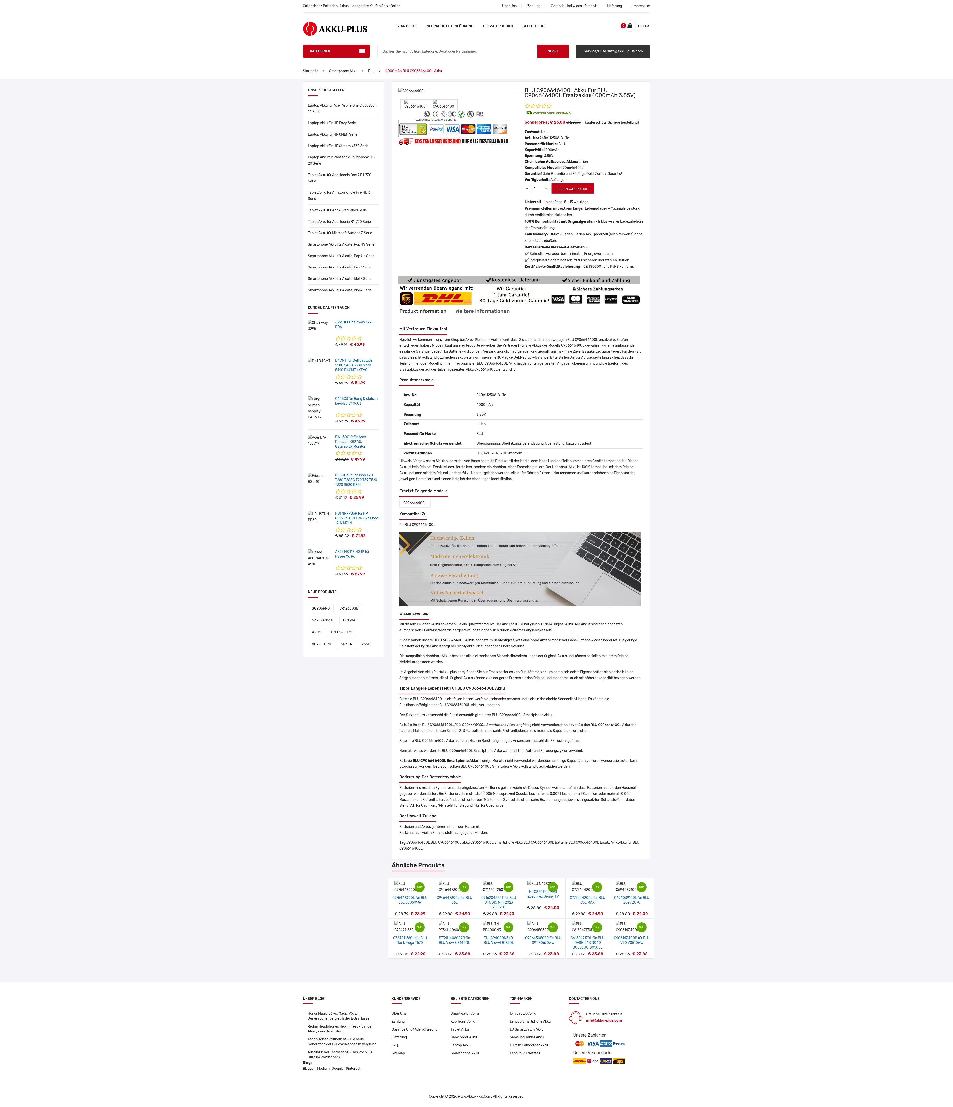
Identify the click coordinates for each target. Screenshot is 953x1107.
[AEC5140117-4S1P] (319, 558)
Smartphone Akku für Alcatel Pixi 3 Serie (339, 267)
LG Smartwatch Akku (526, 1029)
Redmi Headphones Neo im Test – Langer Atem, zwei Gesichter (340, 1028)
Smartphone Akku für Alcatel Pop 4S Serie (341, 244)
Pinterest (353, 1069)
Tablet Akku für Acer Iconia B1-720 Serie (339, 222)
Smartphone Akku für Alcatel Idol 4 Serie (340, 290)
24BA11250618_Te (554, 138)
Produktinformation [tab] (423, 311)
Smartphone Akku (343, 71)
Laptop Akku (460, 1045)
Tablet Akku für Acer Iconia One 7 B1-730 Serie (339, 178)
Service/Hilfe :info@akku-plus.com (613, 51)
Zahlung (533, 6)
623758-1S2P (322, 620)
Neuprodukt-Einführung (450, 26)
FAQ (395, 1045)
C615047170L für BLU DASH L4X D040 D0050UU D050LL (588, 943)
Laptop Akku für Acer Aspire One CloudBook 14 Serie (342, 108)
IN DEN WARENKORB (572, 189)
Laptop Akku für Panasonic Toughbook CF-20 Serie (341, 160)
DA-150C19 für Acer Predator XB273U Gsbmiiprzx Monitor (350, 442)
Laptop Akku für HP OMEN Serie (332, 134)
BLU (371, 71)
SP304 (346, 644)
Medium (323, 1069)
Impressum (641, 6)
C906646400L (415, 503)
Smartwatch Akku (465, 1013)
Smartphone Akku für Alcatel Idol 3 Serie (339, 279)
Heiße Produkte (498, 26)
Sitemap (398, 1053)
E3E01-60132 (341, 632)
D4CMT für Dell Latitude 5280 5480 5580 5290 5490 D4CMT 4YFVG (354, 365)
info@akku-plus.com (604, 1020)
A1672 (316, 632)
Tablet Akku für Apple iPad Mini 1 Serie (337, 210)
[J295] (319, 326)
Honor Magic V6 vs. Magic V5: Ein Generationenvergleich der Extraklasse (338, 1016)
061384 (349, 620)
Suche (553, 51)
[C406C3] (319, 408)
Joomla (338, 1069)
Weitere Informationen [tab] (482, 311)
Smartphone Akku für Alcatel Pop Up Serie (341, 256)
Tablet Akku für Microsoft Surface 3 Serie (340, 233)
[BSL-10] (319, 479)
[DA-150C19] (319, 440)
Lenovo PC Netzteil (525, 1053)
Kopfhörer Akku (463, 1021)
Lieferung (614, 6)
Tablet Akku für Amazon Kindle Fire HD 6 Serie (339, 196)
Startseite (407, 26)
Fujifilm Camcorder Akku (529, 1045)
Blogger (309, 1069)
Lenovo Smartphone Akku (530, 1021)
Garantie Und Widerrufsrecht (573, 6)
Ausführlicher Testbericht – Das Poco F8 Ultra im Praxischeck (340, 1054)
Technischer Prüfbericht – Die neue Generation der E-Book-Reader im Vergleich (342, 1041)
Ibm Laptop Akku (523, 1013)
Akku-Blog (534, 26)
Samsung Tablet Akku (527, 1037)
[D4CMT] (319, 361)
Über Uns (509, 6)
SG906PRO (321, 608)
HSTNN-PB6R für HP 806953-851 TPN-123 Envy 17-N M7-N (356, 518)
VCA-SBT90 (321, 644)
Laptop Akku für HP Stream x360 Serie (338, 146)
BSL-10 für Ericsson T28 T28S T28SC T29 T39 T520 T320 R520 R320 (356, 480)
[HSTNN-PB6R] (319, 517)
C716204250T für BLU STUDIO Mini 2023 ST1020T (498, 902)
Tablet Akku (460, 1029)
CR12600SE (349, 608)
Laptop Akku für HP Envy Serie (332, 123)
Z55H (366, 644)
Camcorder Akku (464, 1037)
